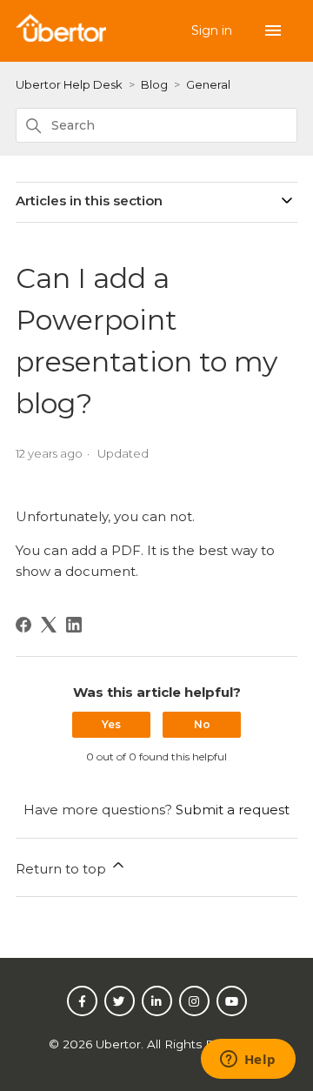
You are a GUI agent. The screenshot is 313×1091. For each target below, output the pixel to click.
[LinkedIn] (74, 625)
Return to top (63, 868)
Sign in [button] (213, 30)
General (208, 84)
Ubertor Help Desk (69, 84)
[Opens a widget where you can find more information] (248, 1060)
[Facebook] (23, 625)
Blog (154, 84)
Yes (111, 724)
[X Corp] (49, 625)
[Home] (61, 37)
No (202, 724)
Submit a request (233, 809)
